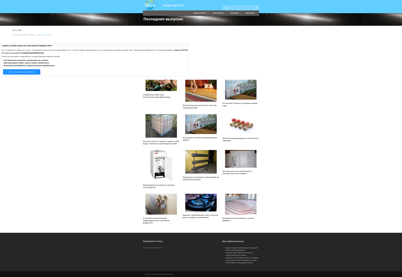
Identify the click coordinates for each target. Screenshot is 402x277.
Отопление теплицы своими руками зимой (200, 138)
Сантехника (250, 13)
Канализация (218, 13)
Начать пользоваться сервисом (22, 72)
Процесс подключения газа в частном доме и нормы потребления (200, 216)
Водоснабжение (199, 13)
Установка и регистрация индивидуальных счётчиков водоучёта (156, 220)
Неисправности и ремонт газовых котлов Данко (159, 186)
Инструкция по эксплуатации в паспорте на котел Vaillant (237, 172)
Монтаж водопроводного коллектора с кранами (240, 139)
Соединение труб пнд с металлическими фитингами (156, 95)
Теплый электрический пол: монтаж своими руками (200, 106)
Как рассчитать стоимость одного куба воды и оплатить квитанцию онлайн (161, 142)
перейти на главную (44, 35)
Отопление (234, 13)
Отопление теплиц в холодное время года (239, 104)
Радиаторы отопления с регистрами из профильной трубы (201, 178)
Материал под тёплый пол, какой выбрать (238, 219)
